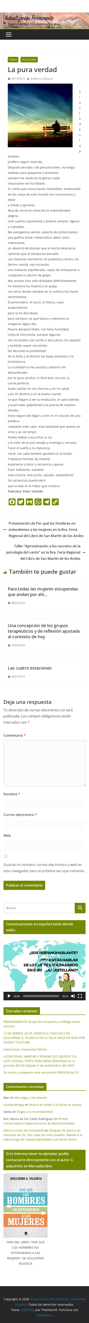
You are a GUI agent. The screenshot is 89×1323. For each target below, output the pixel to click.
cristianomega (13, 1105)
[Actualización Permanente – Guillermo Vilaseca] (44, 15)
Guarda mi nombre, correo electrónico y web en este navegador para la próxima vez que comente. (44, 867)
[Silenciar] (73, 996)
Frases (13, 59)
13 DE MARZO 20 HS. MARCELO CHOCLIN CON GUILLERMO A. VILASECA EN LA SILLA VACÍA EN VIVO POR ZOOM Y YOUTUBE (44, 1037)
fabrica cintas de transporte (23, 1130)
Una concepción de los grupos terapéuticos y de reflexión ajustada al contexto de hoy (44, 631)
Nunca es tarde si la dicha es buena (55, 1105)
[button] (44, 968)
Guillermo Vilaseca (41, 78)
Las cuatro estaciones (30, 668)
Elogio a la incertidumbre (35, 1112)
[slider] (41, 996)
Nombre (11, 794)
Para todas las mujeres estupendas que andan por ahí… (43, 591)
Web (7, 835)
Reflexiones (29, 59)
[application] (44, 968)
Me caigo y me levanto (31, 1098)
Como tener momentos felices (25, 1049)
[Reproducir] (9, 996)
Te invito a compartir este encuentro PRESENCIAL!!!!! (41, 1072)
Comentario (14, 735)
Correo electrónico (20, 814)
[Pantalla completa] (80, 996)
